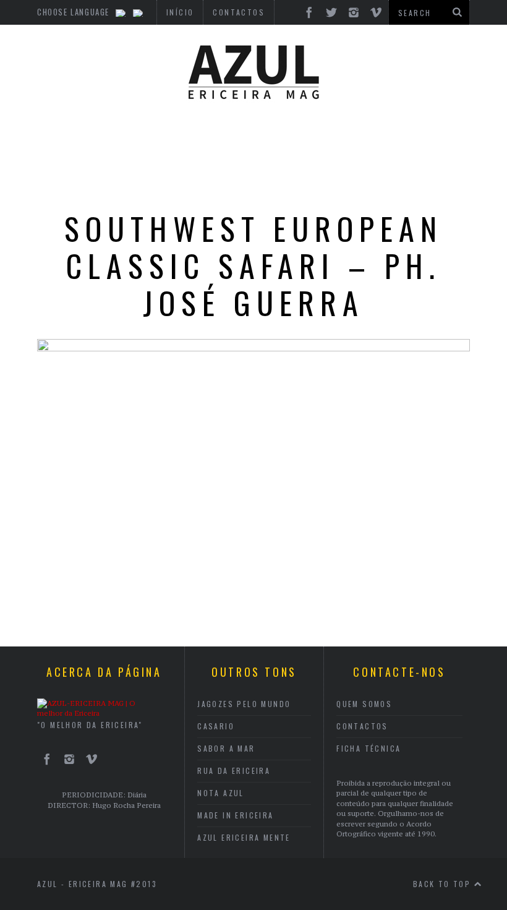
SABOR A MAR (226, 748)
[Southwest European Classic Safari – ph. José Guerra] (253, 347)
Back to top (443, 883)
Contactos (362, 726)
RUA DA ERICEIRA (233, 770)
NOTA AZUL (220, 793)
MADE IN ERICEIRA (235, 815)
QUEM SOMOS (364, 703)
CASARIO (215, 726)
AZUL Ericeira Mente (244, 837)
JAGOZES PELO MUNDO (244, 703)
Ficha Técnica (368, 748)
